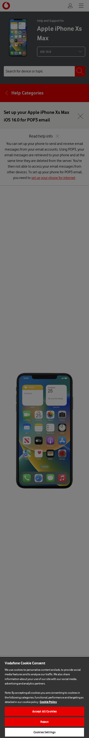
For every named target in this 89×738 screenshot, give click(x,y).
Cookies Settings (44, 732)
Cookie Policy (48, 702)
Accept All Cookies (44, 711)
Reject (44, 722)
